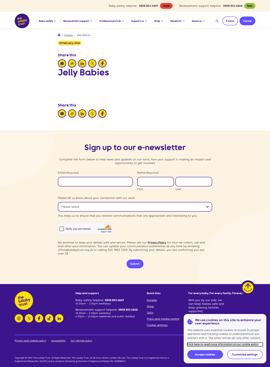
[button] (55, 20)
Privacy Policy (157, 242)
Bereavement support (76, 20)
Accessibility (58, 340)
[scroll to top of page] (248, 287)
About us (197, 20)
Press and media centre (163, 319)
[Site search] (217, 21)
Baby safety (46, 20)
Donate (152, 300)
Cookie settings (157, 325)
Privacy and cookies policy (30, 340)
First (140, 189)
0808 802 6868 (232, 6)
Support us (137, 20)
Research (175, 20)
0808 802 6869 (148, 6)
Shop (157, 20)
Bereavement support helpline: (96, 309)
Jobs (150, 312)
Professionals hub (110, 20)
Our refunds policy (81, 340)
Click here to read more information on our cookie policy (223, 344)
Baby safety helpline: (90, 300)
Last (178, 189)
